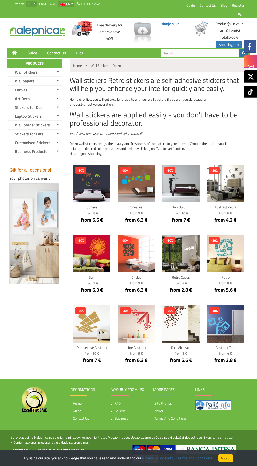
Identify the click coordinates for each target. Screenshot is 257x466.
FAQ (118, 403)
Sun (92, 277)
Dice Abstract (181, 347)
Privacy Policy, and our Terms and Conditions (177, 458)
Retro (225, 277)
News (158, 410)
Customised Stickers (32, 143)
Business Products (31, 151)
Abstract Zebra (225, 207)
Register (238, 5)
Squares (136, 207)
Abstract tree (225, 347)
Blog (224, 5)
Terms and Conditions (170, 418)
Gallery (120, 410)
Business (121, 418)
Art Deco (22, 99)
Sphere (92, 207)
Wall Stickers (26, 72)
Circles (136, 277)
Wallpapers (25, 81)
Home (77, 403)
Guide (190, 5)
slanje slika (170, 24)
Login (240, 13)
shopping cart (229, 44)
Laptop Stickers (28, 116)
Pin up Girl (180, 207)
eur (30, 3)
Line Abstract (136, 347)
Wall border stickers (32, 125)
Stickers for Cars (29, 134)
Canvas (21, 90)
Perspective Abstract (92, 347)
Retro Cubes (181, 277)
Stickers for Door (29, 107)
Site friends (163, 403)
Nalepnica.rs (46, 449)
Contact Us (208, 5)
